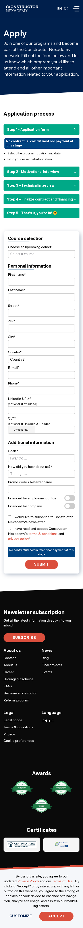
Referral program (16, 700)
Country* (14, 352)
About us (10, 665)
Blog (45, 658)
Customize (21, 916)
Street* (13, 305)
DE (66, 8)
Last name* (16, 290)
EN (59, 8)
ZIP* (11, 321)
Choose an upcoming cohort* (30, 247)
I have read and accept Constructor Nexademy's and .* (37, 533)
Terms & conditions (18, 727)
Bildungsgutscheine (18, 679)
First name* (17, 274)
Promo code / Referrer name (30, 482)
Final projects (52, 665)
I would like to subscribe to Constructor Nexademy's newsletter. (40, 519)
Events (47, 672)
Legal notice (13, 720)
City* (11, 336)
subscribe (24, 637)
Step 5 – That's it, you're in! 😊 (32, 213)
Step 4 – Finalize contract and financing (40, 199)
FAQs (8, 686)
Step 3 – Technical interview (30, 185)
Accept (56, 916)
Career (9, 672)
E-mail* (13, 367)
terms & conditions (43, 533)
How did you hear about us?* (30, 466)
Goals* (13, 451)
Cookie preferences (19, 740)
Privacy (9, 734)
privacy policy (18, 538)
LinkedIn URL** (19, 398)
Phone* (13, 383)
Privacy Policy (28, 881)
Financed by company (25, 506)
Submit (41, 564)
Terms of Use (62, 881)
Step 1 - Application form (28, 129)
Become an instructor (20, 693)
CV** (12, 418)
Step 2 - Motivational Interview (33, 171)
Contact (10, 658)
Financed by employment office (32, 498)
